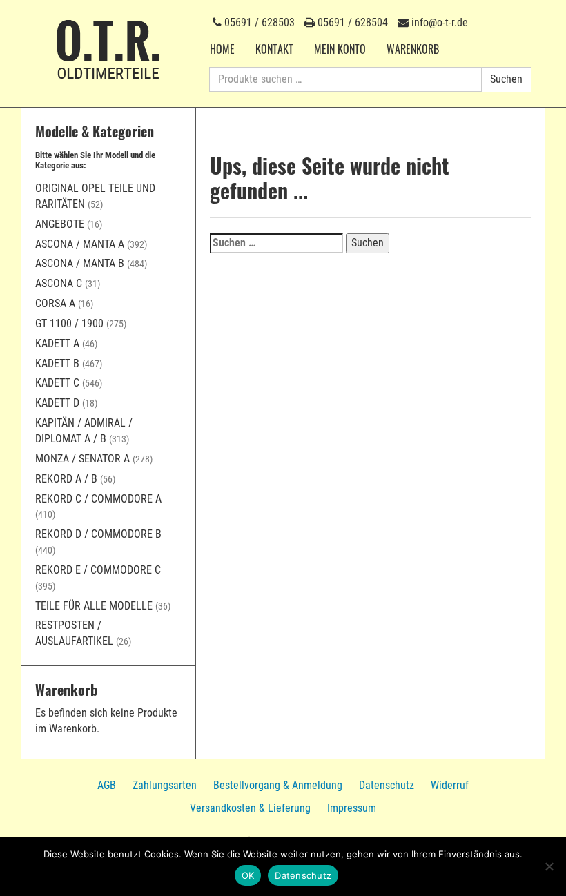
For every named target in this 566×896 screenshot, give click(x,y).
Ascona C (58, 283)
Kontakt (274, 49)
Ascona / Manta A (79, 244)
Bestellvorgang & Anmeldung (277, 785)
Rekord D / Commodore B (98, 533)
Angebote (59, 224)
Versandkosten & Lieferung (250, 808)
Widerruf (450, 785)
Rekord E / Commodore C (98, 569)
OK (248, 875)
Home (222, 49)
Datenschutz (386, 785)
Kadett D (57, 402)
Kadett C (57, 382)
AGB (106, 785)
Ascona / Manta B (79, 263)
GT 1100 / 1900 (69, 323)
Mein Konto (340, 49)
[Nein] (549, 866)
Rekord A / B (66, 478)
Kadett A (57, 343)
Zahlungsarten (165, 785)
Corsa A (55, 303)
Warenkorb (413, 49)
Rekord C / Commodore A (98, 498)
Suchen (506, 79)
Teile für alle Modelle (94, 605)
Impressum (351, 808)
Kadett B (57, 363)
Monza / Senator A (82, 458)
